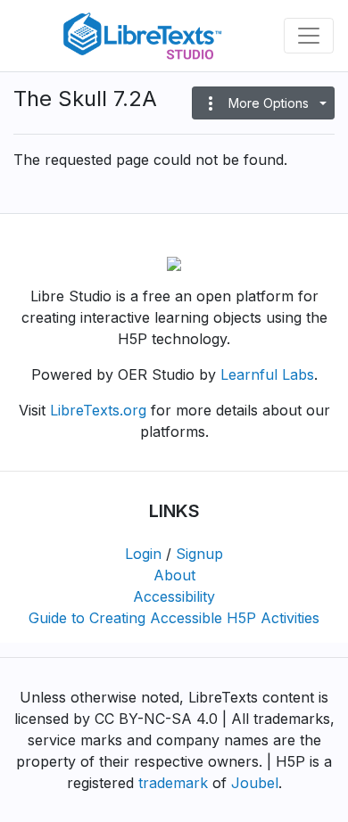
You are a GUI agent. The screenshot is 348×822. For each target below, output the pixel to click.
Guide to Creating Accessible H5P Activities (174, 618)
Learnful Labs (267, 374)
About (174, 575)
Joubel (254, 783)
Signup (199, 554)
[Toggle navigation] (309, 35)
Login (143, 554)
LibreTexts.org (98, 410)
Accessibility (174, 596)
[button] (263, 102)
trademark (173, 783)
